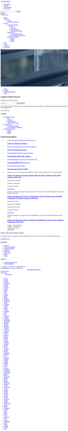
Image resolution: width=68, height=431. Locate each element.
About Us (6, 19)
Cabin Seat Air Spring (16, 31)
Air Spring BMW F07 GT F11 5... (18, 163)
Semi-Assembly (15, 29)
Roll (12, 26)
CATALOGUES (5, 110)
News (5, 42)
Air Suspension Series (16, 34)
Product (6, 23)
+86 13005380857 (5, 1)
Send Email (4, 272)
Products (6, 90)
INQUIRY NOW (5, 239)
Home (5, 17)
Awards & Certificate (12, 22)
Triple (12, 41)
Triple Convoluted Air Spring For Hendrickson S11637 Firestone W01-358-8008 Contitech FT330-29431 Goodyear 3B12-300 (34, 197)
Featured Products (5, 268)
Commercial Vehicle (12, 25)
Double (13, 39)
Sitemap (13, 268)
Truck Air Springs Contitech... (17, 143)
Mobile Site (20, 268)
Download (7, 47)
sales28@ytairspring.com (10, 262)
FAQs (5, 44)
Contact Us (7, 45)
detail (12, 189)
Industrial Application (13, 36)
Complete (13, 28)
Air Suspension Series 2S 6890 (17, 169)
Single (12, 38)
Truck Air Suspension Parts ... (17, 150)
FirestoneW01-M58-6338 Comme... (19, 156)
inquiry (9, 189)
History (9, 20)
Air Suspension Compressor (18, 35)
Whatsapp (9, 274)
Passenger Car (11, 32)
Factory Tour (7, 253)
